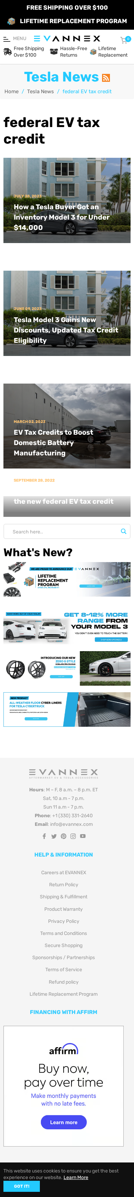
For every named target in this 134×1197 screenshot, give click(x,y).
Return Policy (63, 885)
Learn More (76, 1177)
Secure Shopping (63, 945)
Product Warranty (63, 909)
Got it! (21, 1186)
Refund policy (64, 982)
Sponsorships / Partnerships (63, 958)
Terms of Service (63, 970)
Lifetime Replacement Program (64, 994)
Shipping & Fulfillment (63, 897)
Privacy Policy (63, 921)
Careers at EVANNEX (63, 873)
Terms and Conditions (63, 933)
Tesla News (40, 91)
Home (11, 91)
